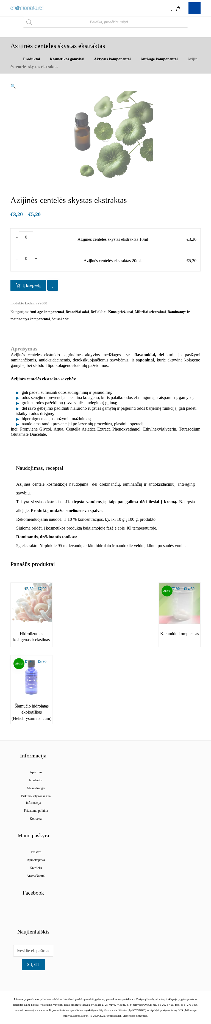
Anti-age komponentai (47, 312)
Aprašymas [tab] (24, 349)
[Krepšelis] (178, 8)
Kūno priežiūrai (120, 312)
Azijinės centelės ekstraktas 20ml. (113, 260)
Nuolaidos (36, 780)
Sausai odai (61, 319)
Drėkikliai (99, 312)
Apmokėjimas (36, 860)
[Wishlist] (172, 8)
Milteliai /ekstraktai (150, 312)
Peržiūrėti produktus (34, 614)
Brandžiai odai (77, 312)
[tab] (39, 467)
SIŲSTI (33, 965)
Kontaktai (36, 819)
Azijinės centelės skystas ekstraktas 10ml (112, 239)
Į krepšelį (31, 285)
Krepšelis (36, 868)
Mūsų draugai (36, 788)
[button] (13, 86)
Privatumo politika (36, 811)
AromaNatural (36, 876)
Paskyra (36, 852)
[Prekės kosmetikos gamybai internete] (26, 7)
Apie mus (36, 772)
